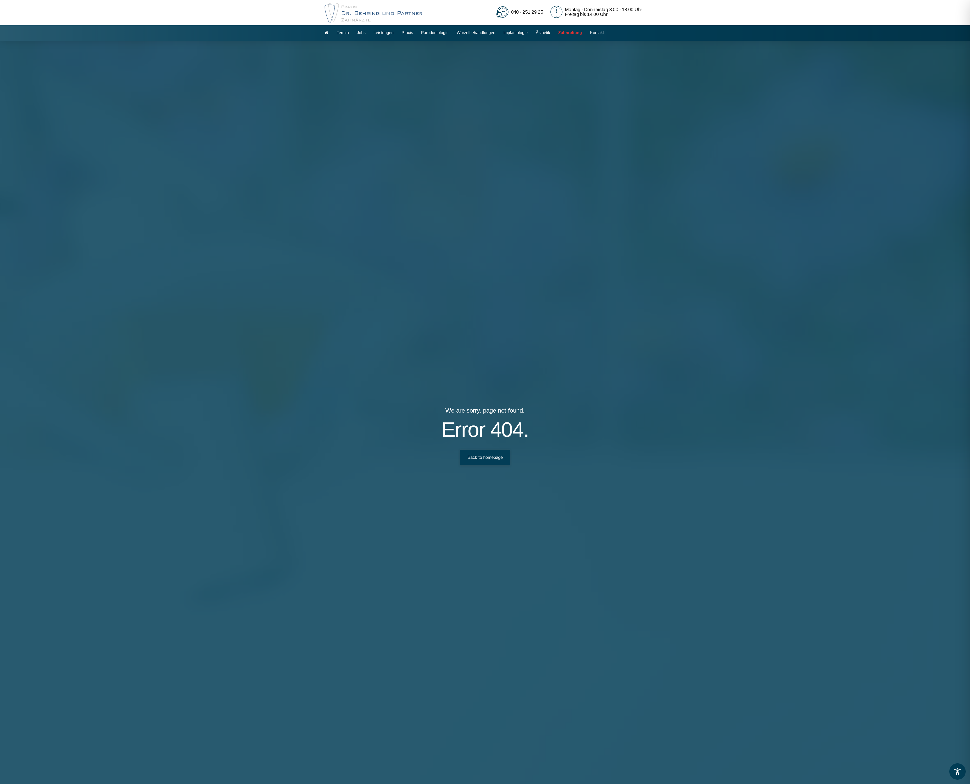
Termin (343, 33)
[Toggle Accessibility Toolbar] (957, 771)
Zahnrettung (570, 33)
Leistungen (384, 33)
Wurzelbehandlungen (476, 33)
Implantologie (515, 33)
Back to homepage (485, 457)
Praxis (407, 33)
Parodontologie (435, 33)
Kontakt (597, 33)
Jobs (361, 33)
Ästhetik (543, 33)
